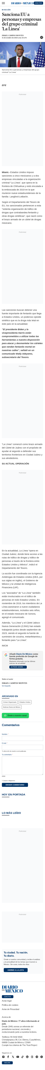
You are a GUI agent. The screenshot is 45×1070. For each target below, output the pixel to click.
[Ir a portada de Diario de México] (22, 989)
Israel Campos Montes (13, 35)
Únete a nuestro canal (17, 715)
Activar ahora (17, 667)
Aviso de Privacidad (10, 1009)
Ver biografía (6, 686)
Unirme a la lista (16, 970)
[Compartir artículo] (41, 37)
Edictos (7, 997)
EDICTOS (38, 3)
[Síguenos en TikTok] (22, 1056)
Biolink (7, 1063)
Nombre (5, 734)
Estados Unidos (25, 702)
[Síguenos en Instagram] (3, 1056)
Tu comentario (7, 755)
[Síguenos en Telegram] (36, 1056)
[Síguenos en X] (13, 1056)
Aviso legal (7, 1001)
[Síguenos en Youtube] (17, 1056)
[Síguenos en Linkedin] (27, 1056)
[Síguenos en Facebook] (8, 1056)
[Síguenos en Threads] (32, 1056)
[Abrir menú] (3, 3)
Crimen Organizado (9, 702)
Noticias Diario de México (11, 707)
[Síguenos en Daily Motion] (41, 1056)
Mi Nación (6, 10)
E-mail (5, 743)
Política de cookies (10, 1005)
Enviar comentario (15, 785)
